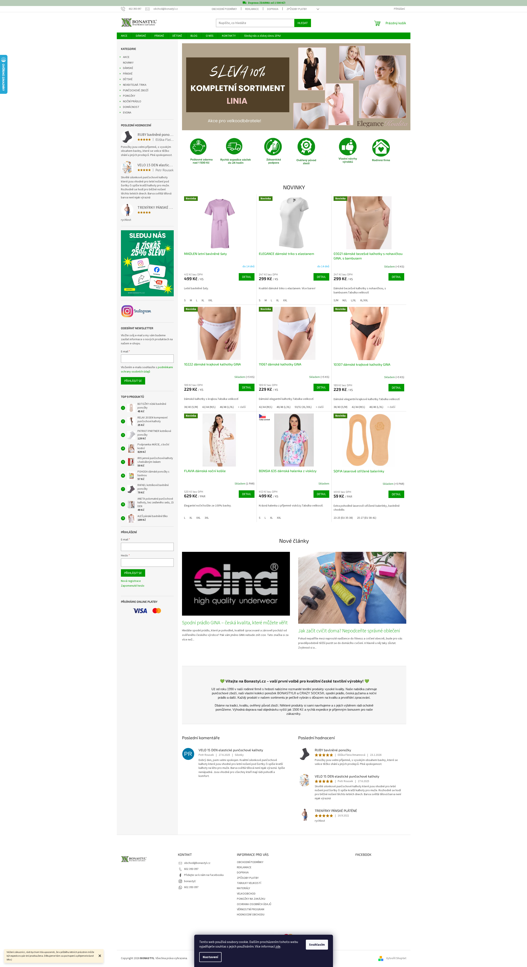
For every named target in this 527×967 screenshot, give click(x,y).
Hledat (303, 23)
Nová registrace (131, 581)
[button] (199, 86)
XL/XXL (364, 300)
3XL (207, 518)
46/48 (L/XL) (227, 407)
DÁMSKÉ (128, 68)
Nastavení (210, 957)
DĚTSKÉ (128, 79)
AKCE (126, 57)
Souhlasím (317, 944)
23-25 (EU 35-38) (343, 518)
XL (202, 300)
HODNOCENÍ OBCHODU (250, 915)
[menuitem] (124, 36)
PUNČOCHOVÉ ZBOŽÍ (135, 90)
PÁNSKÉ (128, 74)
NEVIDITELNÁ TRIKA (134, 85)
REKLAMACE (252, 9)
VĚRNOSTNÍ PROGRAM (250, 909)
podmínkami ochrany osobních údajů (147, 369)
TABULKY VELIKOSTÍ (249, 883)
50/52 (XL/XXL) (303, 407)
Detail (246, 277)
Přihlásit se (133, 380)
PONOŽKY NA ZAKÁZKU (251, 899)
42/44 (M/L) (209, 407)
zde (277, 946)
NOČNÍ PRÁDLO (132, 101)
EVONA (127, 113)
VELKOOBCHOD (246, 894)
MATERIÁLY (243, 888)
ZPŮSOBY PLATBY (297, 9)
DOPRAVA (272, 9)
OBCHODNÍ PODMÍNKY (224, 9)
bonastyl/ (190, 881)
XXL (210, 300)
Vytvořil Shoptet (396, 958)
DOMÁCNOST (131, 107)
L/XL (353, 300)
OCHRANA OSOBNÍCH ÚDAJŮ (254, 904)
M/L (344, 300)
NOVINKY (128, 63)
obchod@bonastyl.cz (197, 863)
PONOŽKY (129, 96)
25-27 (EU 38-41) (366, 518)
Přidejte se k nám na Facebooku (204, 875)
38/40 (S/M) (191, 407)
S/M (336, 300)
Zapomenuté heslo (132, 586)
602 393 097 (191, 869)
